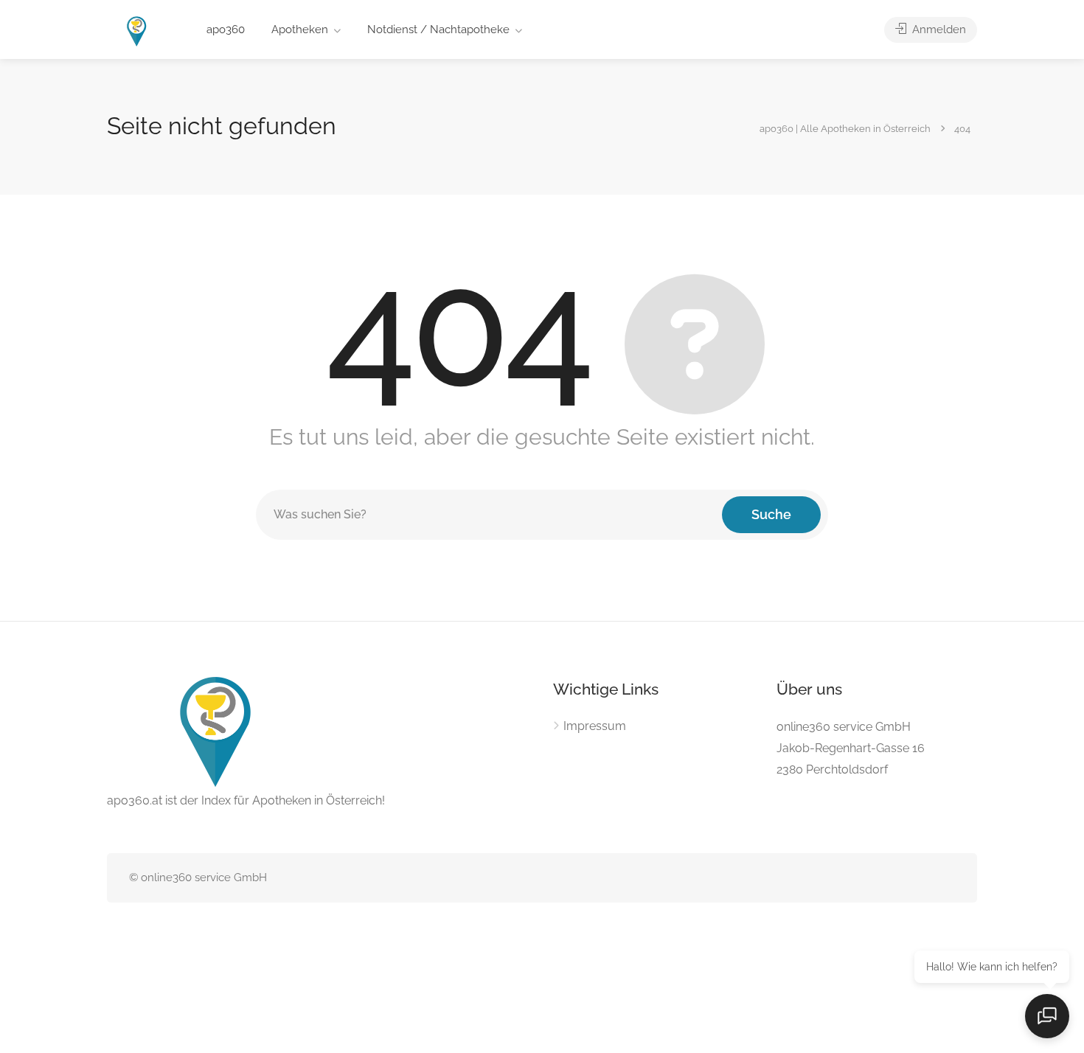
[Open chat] (1047, 1016)
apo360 (225, 29)
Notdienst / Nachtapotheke (438, 29)
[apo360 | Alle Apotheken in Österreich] (137, 31)
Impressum (594, 726)
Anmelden (937, 29)
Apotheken (299, 29)
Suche (771, 514)
